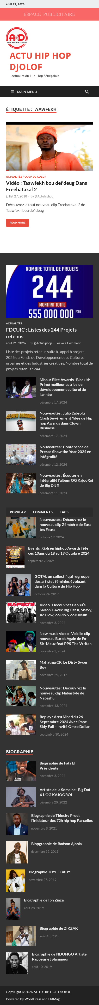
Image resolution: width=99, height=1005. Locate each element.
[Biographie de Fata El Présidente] (21, 763)
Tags (64, 512)
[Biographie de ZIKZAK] (21, 928)
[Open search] (87, 91)
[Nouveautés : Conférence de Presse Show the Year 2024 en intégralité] (21, 447)
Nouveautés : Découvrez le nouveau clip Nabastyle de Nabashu (63, 693)
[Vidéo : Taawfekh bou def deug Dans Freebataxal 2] (49, 146)
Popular (18, 512)
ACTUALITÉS (14, 176)
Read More (15, 221)
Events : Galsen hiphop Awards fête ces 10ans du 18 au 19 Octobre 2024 (58, 550)
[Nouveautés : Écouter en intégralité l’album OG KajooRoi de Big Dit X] (21, 475)
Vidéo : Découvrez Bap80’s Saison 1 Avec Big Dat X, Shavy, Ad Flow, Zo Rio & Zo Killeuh (66, 609)
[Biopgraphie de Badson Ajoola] (17, 844)
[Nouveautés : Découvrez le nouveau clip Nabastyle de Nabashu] (21, 688)
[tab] (17, 512)
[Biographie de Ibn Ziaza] (13, 900)
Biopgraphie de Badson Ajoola (56, 843)
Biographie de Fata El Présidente (57, 765)
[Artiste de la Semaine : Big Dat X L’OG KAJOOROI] (21, 790)
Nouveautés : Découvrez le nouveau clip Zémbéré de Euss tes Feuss (65, 524)
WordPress (33, 999)
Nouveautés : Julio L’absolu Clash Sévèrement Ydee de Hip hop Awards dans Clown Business (66, 420)
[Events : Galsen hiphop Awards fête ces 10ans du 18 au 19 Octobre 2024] (15, 548)
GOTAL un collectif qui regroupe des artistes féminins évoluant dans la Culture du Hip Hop (62, 581)
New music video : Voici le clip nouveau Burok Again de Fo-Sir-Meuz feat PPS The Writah (66, 638)
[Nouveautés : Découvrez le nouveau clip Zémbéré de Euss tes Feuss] (21, 520)
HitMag (54, 999)
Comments (43, 512)
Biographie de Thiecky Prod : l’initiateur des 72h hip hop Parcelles (62, 818)
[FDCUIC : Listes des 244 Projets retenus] (49, 267)
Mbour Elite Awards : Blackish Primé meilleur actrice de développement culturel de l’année (65, 387)
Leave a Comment (68, 343)
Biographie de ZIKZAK (59, 928)
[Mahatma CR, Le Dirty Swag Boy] (21, 662)
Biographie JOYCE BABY (49, 871)
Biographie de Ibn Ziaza (44, 900)
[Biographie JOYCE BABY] (15, 872)
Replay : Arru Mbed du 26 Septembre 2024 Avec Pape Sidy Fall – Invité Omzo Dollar (65, 721)
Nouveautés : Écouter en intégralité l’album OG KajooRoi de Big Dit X (66, 480)
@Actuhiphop (44, 196)
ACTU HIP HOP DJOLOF (40, 61)
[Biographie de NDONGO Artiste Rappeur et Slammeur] (17, 954)
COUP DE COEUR (35, 176)
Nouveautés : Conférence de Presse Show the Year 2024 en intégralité (65, 451)
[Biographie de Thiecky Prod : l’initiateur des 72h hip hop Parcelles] (17, 816)
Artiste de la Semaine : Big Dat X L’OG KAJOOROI (65, 792)
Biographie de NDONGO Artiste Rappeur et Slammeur (59, 956)
